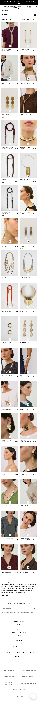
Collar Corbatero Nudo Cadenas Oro (26, 115)
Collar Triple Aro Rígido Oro (7, 474)
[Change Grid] (35, 15)
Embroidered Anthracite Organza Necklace (7, 213)
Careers (19, 643)
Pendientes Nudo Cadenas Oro (25, 474)
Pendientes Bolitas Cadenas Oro (26, 408)
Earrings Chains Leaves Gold (25, 50)
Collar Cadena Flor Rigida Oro (6, 571)
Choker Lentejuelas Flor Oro (25, 441)
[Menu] (2, 7)
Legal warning (9, 676)
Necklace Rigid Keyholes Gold (25, 311)
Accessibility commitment (9, 683)
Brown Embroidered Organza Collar (7, 180)
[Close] (35, 2)
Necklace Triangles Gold (6, 278)
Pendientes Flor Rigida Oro (7, 441)
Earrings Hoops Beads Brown (7, 343)
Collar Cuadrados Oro (7, 539)
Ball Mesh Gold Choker (25, 148)
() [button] (32, 6)
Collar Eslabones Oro (7, 376)
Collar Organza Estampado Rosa (25, 506)
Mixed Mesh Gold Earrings (7, 245)
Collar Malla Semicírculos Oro (7, 408)
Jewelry (4, 19)
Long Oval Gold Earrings (6, 115)
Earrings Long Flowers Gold (24, 343)
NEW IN (18, 618)
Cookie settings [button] (19, 690)
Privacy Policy (28, 612)
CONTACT (19, 635)
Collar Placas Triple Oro (6, 506)
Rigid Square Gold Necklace (26, 180)
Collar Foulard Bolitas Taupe (7, 50)
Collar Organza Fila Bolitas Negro (7, 82)
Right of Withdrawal (28, 683)
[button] (19, 10)
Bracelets (30, 19)
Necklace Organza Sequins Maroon (7, 148)
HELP (19, 629)
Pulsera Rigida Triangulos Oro (25, 376)
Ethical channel (28, 676)
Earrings (12, 19)
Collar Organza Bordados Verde (25, 82)
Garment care (18, 646)
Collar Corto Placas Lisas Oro (25, 539)
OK (34, 608)
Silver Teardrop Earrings (25, 213)
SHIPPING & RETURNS (19, 632)
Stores (19, 640)
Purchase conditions (28, 671)
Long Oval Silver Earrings (25, 245)
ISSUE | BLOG (19, 621)
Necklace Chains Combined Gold (25, 278)
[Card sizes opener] (10, 46)
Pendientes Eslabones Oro (25, 571)
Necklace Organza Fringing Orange (7, 311)
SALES (19, 624)
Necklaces (21, 19)
